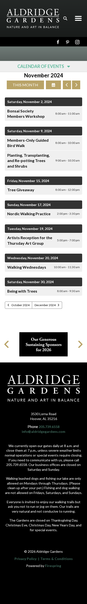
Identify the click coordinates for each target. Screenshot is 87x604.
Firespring (53, 566)
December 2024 (45, 305)
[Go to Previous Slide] (7, 344)
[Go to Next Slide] (80, 344)
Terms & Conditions (56, 559)
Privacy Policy (25, 559)
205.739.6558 (49, 427)
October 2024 (20, 305)
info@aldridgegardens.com (43, 431)
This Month (25, 84)
